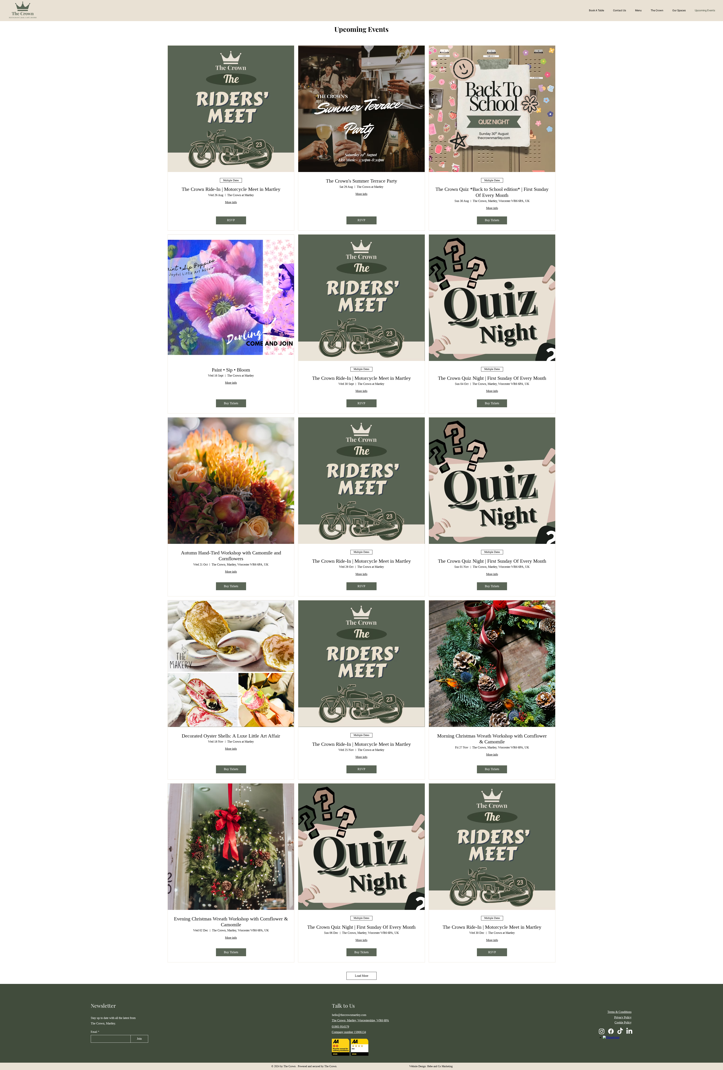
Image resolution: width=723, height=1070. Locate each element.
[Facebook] (611, 1031)
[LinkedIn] (629, 1031)
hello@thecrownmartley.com (349, 1014)
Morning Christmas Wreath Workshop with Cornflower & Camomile (492, 738)
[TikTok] (620, 1031)
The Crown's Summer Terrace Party (361, 181)
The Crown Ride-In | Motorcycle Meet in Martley (231, 189)
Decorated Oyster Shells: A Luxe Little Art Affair (231, 736)
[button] (655, 10)
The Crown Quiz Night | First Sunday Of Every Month (492, 378)
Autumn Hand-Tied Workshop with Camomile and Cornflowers (231, 555)
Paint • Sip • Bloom (231, 370)
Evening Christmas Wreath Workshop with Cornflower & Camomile (231, 921)
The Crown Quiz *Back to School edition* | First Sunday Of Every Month (491, 192)
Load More (361, 975)
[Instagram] (601, 1031)
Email (94, 1032)
